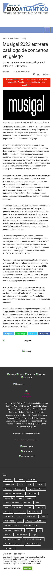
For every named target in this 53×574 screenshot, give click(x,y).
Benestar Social (39, 409)
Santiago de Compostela (14, 530)
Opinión (11, 409)
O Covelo (17, 507)
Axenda (10, 424)
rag (20, 521)
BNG (29, 484)
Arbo (21, 484)
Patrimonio (42, 415)
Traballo (35, 418)
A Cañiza (8, 480)
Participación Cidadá (28, 415)
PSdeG (43, 516)
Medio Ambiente (12, 415)
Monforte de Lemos (12, 503)
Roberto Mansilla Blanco (35, 521)
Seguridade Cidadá (22, 418)
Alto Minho (42, 406)
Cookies (36, 433)
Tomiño (30, 530)
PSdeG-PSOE (9, 521)
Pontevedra (8, 127)
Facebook (44, 333)
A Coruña (19, 480)
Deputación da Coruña (36, 489)
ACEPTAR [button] (27, 568)
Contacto (17, 433)
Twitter (33, 333)
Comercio (13, 412)
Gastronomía (22, 427)
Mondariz (30, 498)
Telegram (8, 333)
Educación (39, 412)
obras (7, 507)
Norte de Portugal (29, 406)
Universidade (27, 424)
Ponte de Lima (34, 512)
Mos (37, 503)
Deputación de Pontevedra (14, 493)
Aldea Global (10, 403)
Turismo (43, 418)
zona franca (9, 548)
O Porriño (40, 507)
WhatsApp (21, 333)
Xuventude (20, 421)
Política (28, 409)
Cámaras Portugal (13, 406)
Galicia (19, 403)
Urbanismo (10, 421)
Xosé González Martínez (33, 539)
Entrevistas (19, 409)
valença (7, 535)
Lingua (36, 424)
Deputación (19, 489)
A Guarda (31, 480)
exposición (9, 498)
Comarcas (43, 403)
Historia (18, 424)
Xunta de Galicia (33, 544)
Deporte (32, 427)
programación (30, 516)
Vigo (34, 535)
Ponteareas (20, 512)
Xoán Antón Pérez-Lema (13, 544)
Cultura (6, 39)
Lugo (20, 498)
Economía (30, 412)
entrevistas (33, 493)
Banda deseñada (33, 421)
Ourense (8, 512)
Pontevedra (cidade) (18, 39)
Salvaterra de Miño (30, 525)
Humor (44, 421)
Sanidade (10, 418)
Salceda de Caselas (12, 525)
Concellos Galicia (31, 403)
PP (19, 516)
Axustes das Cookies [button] (12, 568)
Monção (27, 503)
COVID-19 (40, 484)
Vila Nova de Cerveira (12, 539)
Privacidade (27, 433)
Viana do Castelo (22, 535)
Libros (43, 424)
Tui (39, 530)
